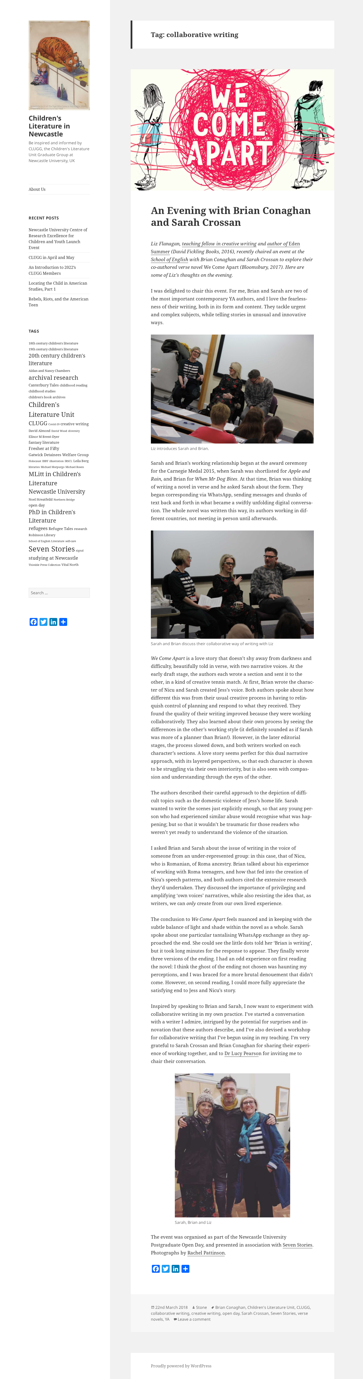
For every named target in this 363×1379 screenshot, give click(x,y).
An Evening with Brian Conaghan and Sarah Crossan (231, 216)
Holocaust (35, 461)
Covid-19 (54, 424)
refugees (38, 528)
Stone (201, 1307)
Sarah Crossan (255, 1313)
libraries (34, 467)
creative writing (74, 423)
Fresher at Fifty (44, 448)
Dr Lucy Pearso (241, 1053)
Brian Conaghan (230, 1307)
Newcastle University (57, 491)
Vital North (70, 564)
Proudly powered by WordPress (181, 1366)
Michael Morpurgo (52, 467)
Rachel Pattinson (206, 1253)
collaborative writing (170, 1313)
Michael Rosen (74, 467)
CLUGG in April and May (51, 257)
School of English (169, 259)
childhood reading (73, 385)
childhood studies (42, 391)
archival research (53, 378)
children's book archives (47, 397)
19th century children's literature (53, 349)
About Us (37, 189)
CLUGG (38, 423)
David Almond (39, 430)
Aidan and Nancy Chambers (49, 370)
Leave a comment (194, 1319)
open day (37, 505)
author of (278, 243)
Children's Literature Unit (271, 1307)
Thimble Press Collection (44, 565)
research (80, 529)
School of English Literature (46, 541)
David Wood (59, 431)
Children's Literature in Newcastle (49, 125)
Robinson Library (42, 535)
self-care (70, 541)
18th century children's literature (53, 343)
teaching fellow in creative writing (219, 243)
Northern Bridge (64, 499)
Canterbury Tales (44, 385)
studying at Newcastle (53, 558)
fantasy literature (44, 442)
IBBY (45, 461)
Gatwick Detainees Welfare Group (59, 454)
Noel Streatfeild (41, 499)
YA (167, 1319)
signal (79, 550)
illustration (56, 461)
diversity (74, 431)
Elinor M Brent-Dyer (44, 436)
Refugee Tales (61, 528)
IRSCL (68, 461)
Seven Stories (52, 549)
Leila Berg (81, 461)
